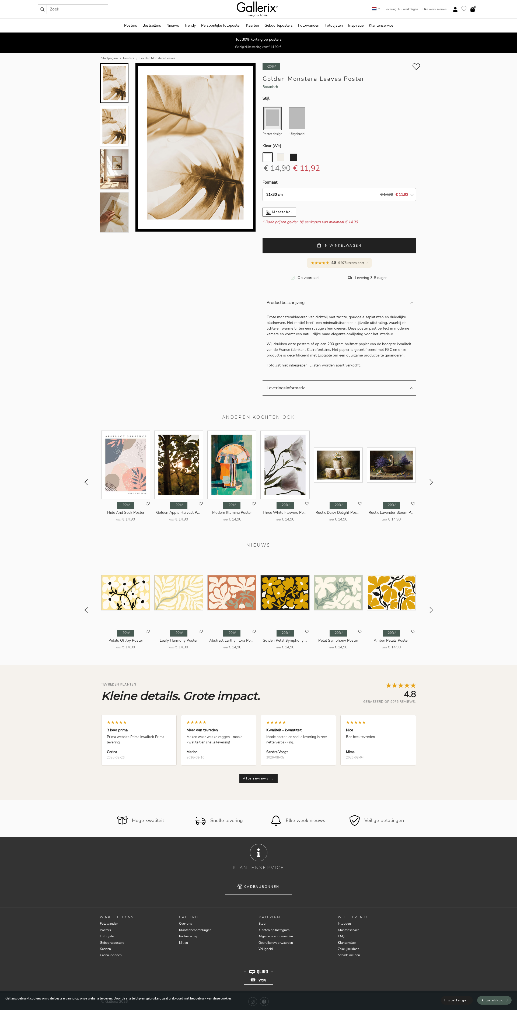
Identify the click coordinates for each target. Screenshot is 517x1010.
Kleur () (272, 145)
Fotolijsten (334, 25)
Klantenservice (381, 25)
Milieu (183, 943)
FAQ (341, 936)
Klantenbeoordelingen (195, 930)
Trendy (190, 25)
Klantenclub (347, 943)
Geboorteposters (278, 25)
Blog (262, 923)
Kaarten (252, 25)
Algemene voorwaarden (275, 936)
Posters (130, 25)
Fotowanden (308, 25)
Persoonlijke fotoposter (221, 25)
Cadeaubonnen (262, 887)
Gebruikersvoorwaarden (275, 943)
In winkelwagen (342, 245)
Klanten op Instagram (273, 930)
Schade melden (349, 955)
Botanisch (270, 87)
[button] (42, 9)
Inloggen (344, 923)
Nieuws (172, 25)
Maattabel (281, 212)
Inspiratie (356, 25)
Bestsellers (151, 25)
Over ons (185, 923)
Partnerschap (188, 936)
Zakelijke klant (348, 949)
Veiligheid (265, 949)
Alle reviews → (258, 778)
